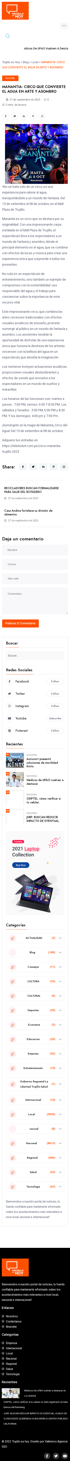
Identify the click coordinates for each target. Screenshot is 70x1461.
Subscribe (55, 718)
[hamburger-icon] (64, 25)
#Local (10, 78)
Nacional (32, 755)
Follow (55, 681)
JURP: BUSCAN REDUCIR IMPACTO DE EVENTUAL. (43, 819)
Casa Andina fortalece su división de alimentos (28, 512)
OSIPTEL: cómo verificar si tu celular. (44, 800)
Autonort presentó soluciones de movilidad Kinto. (42, 763)
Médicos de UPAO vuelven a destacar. (45, 782)
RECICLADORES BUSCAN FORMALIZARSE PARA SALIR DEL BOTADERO (31, 490)
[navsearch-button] (6, 36)
